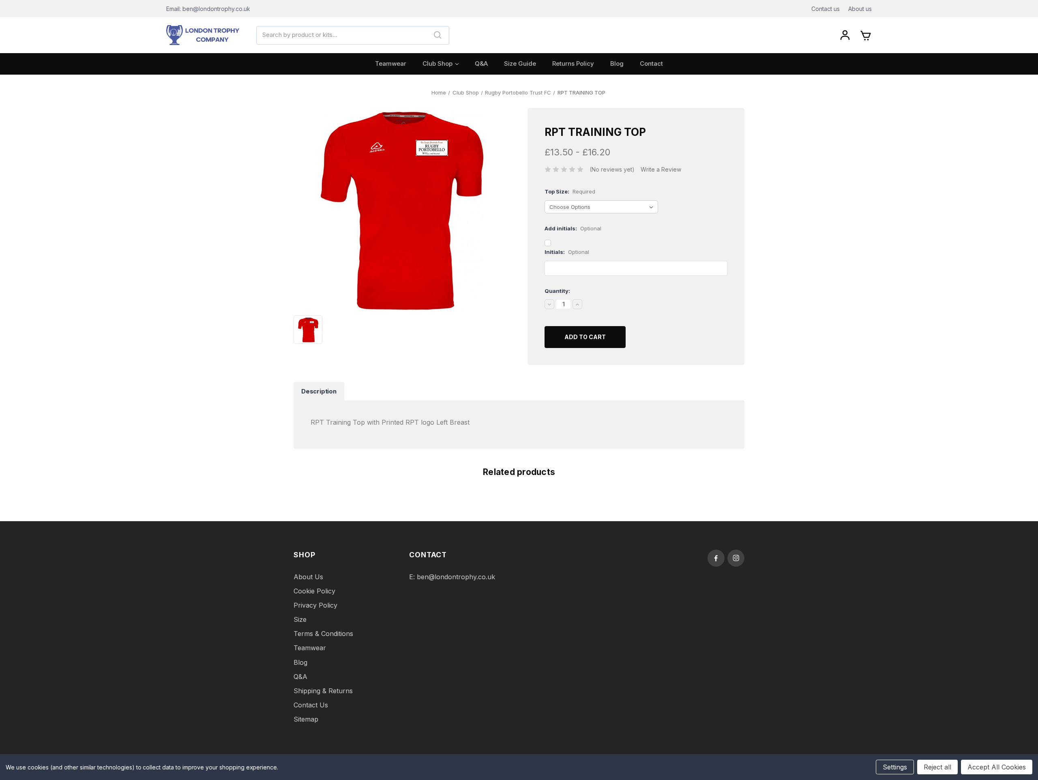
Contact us (825, 8)
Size (300, 619)
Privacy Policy (315, 605)
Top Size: (570, 191)
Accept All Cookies (996, 767)
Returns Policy (573, 63)
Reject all (937, 767)
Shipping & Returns (323, 691)
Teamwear (390, 63)
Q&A (481, 63)
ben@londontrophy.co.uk (456, 577)
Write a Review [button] (661, 169)
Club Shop (437, 63)
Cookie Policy (314, 591)
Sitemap (306, 719)
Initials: (567, 252)
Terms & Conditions (323, 634)
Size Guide (520, 63)
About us (860, 8)
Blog (617, 63)
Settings (895, 767)
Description (319, 391)
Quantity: (557, 291)
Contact (651, 63)
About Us (308, 577)
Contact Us (311, 705)
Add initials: (573, 228)
